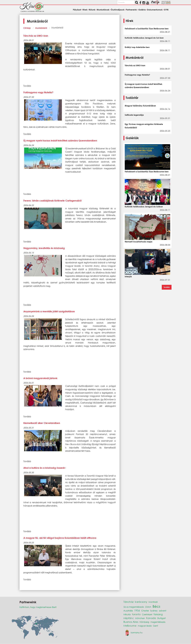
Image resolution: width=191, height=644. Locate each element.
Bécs (156, 606)
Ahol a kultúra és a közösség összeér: (44, 467)
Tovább (167, 287)
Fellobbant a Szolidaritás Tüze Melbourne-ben (147, 28)
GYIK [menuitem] (166, 9)
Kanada (151, 618)
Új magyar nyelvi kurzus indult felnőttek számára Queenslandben (60, 140)
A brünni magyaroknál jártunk (40, 378)
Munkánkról (41, 28)
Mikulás (127, 614)
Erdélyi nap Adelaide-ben (137, 47)
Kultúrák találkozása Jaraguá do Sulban (144, 206)
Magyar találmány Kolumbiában (140, 105)
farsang (158, 614)
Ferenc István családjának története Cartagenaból (52, 200)
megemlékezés (157, 622)
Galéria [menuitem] (142, 9)
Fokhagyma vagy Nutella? (38, 92)
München (140, 618)
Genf (155, 625)
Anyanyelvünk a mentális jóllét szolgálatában (49, 311)
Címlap (27, 28)
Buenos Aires (130, 621)
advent (162, 610)
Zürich (148, 606)
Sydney (154, 610)
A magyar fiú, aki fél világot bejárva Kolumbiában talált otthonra (59, 537)
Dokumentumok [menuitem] (155, 9)
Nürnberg (144, 622)
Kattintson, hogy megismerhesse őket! (38, 607)
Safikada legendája (134, 115)
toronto (136, 614)
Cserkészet (147, 614)
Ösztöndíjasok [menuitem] (117, 9)
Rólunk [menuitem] (92, 9)
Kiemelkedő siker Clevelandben (41, 423)
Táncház (128, 601)
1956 (137, 610)
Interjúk (128, 276)
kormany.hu (137, 632)
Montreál (153, 602)
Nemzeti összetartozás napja (138, 241)
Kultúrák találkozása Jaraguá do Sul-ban (144, 38)
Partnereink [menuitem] (131, 9)
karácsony (141, 601)
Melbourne (129, 625)
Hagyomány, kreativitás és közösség (44, 248)
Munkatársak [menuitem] (103, 9)
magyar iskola (145, 625)
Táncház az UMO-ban (35, 35)
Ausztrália (128, 610)
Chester (145, 610)
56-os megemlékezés (133, 606)
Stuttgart (161, 618)
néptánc (128, 618)
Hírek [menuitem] (85, 9)
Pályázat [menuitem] (77, 9)
